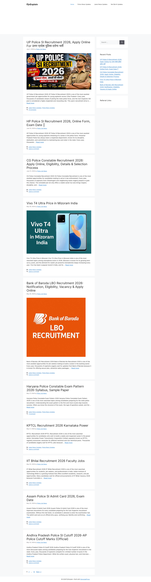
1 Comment (32, 414)
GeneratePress (85, 579)
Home (72, 4)
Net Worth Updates (117, 4)
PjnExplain (32, 4)
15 (34, 572)
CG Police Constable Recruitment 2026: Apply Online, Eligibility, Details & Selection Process (57, 164)
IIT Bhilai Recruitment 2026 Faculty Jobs (56, 461)
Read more (30, 103)
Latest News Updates (100, 4)
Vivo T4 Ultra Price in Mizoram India (52, 203)
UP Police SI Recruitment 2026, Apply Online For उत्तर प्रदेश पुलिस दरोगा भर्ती (58, 44)
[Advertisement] (75, 22)
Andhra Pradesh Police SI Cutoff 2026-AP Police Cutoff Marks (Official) (57, 537)
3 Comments (32, 109)
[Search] (121, 42)
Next (38, 572)
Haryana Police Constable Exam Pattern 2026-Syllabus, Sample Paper (55, 388)
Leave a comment (34, 148)
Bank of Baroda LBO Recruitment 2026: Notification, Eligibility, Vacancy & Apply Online (55, 286)
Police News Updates (84, 4)
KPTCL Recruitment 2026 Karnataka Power (57, 425)
